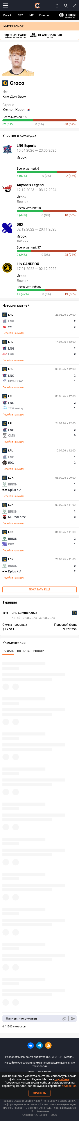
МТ (31, 15)
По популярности (31, 650)
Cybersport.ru (30, 1114)
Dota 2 (7, 15)
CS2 (20, 15)
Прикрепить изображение (64, 1018)
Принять (39, 1093)
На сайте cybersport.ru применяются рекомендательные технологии (39, 1064)
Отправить (73, 1018)
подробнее (62, 1079)
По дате (8, 650)
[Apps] (57, 5)
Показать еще (39, 589)
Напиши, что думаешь (22, 1018)
